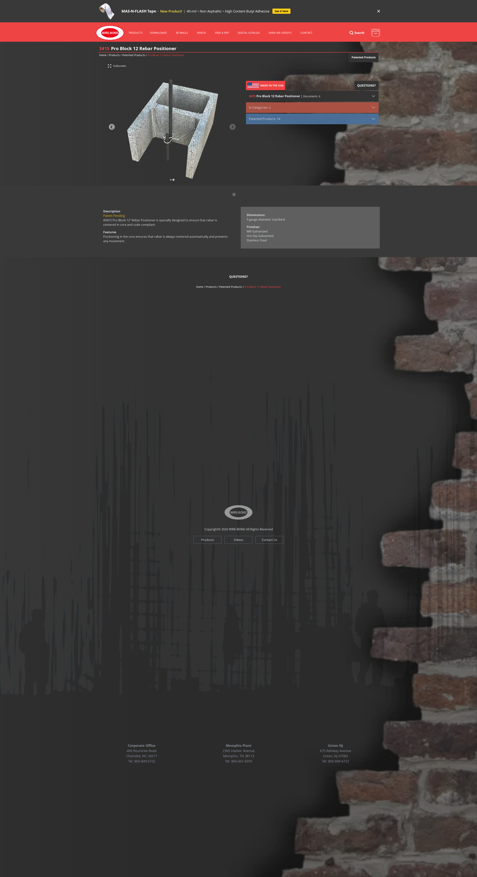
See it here (281, 11)
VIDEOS (201, 32)
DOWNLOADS (158, 32)
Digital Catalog (249, 32)
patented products (133, 55)
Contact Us (269, 540)
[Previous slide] (112, 127)
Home (102, 55)
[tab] (171, 180)
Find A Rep (222, 32)
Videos (238, 540)
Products (136, 32)
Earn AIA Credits (280, 32)
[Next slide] (233, 127)
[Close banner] (379, 11)
